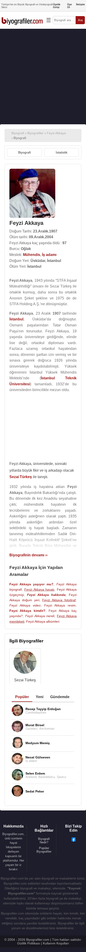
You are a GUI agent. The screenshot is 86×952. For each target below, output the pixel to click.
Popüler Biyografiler (43, 849)
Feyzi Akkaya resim (60, 605)
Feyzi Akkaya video (25, 605)
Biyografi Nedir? (44, 840)
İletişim (80, 4)
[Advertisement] (43, 76)
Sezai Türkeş (25, 680)
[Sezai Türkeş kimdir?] (25, 663)
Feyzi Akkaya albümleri (42, 621)
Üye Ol (69, 6)
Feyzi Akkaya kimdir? (27, 610)
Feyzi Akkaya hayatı (39, 589)
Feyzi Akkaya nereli (40, 616)
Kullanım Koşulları (56, 943)
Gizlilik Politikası (28, 943)
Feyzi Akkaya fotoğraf (59, 600)
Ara (80, 20)
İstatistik (61, 152)
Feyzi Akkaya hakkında (46, 595)
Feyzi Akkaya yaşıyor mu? (31, 584)
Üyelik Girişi (56, 6)
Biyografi (24, 152)
